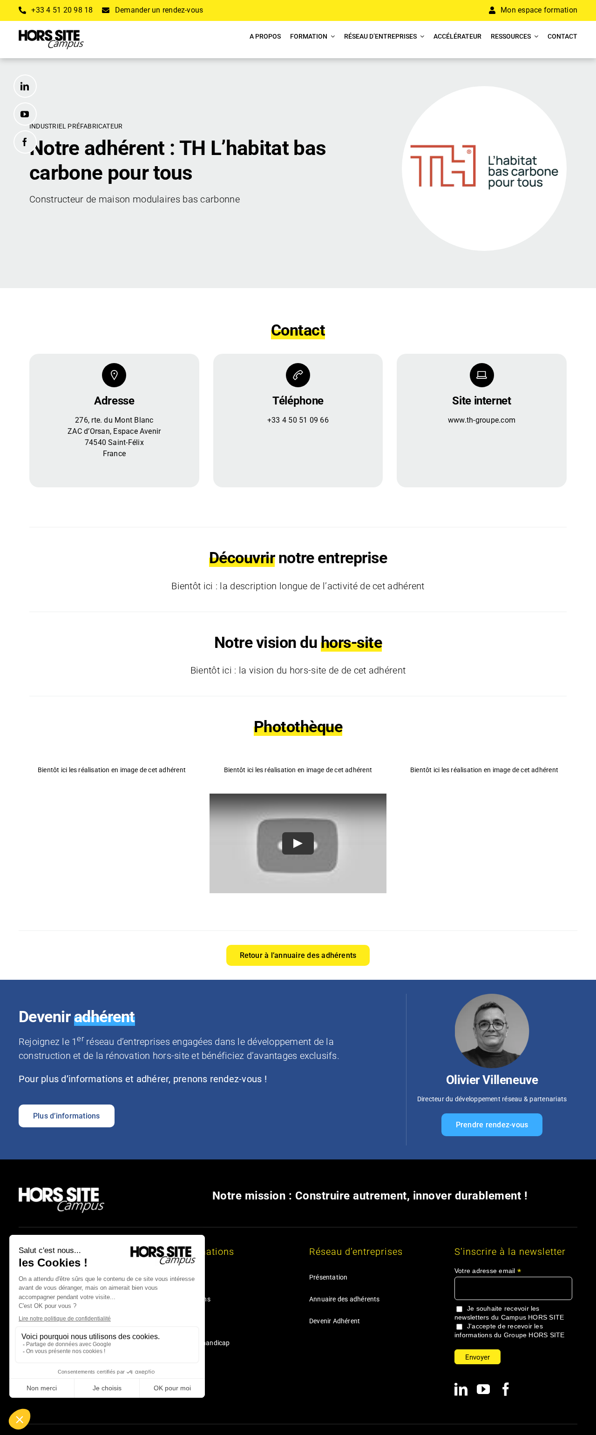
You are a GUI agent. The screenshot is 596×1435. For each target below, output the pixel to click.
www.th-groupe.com (481, 420)
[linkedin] (25, 86)
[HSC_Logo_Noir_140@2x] (51, 33)
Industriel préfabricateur (75, 126)
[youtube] (25, 114)
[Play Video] (298, 843)
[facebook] (25, 142)
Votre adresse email (487, 1271)
